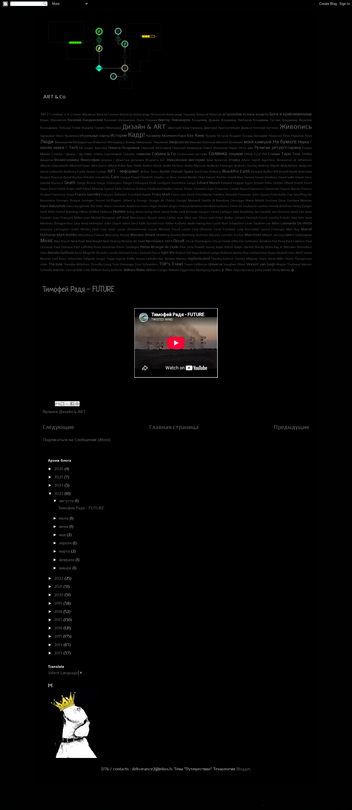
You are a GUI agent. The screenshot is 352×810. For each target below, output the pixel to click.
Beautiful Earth (236, 171)
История (118, 135)
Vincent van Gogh (260, 264)
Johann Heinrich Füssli (251, 218)
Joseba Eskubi (279, 218)
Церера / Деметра (115, 160)
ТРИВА (307, 154)
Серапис (129, 154)
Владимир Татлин (267, 120)
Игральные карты (94, 135)
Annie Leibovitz (51, 171)
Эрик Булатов (216, 160)
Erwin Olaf (74, 189)
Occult (179, 240)
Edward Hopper (232, 183)
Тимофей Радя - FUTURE (78, 290)
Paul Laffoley (83, 247)
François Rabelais (114, 194)
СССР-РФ (260, 154)
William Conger (157, 270)
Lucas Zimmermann (132, 229)
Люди (47, 141)
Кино (199, 135)
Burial (67, 177)
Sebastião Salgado (81, 258)
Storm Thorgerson (298, 258)
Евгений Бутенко (266, 128)
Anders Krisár (152, 165)
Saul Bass (59, 258)
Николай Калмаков (187, 148)
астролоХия (232, 114)
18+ (43, 114)
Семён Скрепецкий (108, 154)
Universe (215, 264)
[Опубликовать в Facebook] (72, 403)
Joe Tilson (199, 218)
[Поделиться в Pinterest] (77, 403)
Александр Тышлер (180, 114)
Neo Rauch (62, 241)
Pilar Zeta (187, 247)
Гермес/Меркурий (107, 128)
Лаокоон (275, 136)
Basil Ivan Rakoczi (208, 171)
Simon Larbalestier (149, 258)
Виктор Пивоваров (174, 120)
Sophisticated (199, 258)
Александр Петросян (149, 114)
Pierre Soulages (127, 247)
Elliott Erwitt (293, 183)
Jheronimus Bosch (143, 218)
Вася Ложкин (147, 120)
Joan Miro (184, 218)
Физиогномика (66, 160)
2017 (58, 620)
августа (67, 501)
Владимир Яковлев (297, 120)
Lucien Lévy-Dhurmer (197, 229)
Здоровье (47, 136)
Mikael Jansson (273, 235)
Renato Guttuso (61, 252)
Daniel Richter (216, 177)
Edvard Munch (208, 183)
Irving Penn (152, 212)
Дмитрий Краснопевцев (222, 128)
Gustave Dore (275, 200)
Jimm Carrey (167, 218)
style (43, 264)
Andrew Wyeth (268, 165)
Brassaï (56, 177)
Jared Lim (297, 212)
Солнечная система (192, 154)
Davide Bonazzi (51, 183)
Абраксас (89, 114)
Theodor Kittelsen (76, 264)
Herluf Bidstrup (67, 212)
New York (78, 241)
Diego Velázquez (135, 183)
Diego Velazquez (109, 183)
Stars (263, 258)
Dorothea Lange (184, 183)
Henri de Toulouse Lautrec (249, 206)
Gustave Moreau (299, 200)
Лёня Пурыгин (293, 136)
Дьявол (246, 128)
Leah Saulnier (255, 223)
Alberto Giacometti (54, 165)
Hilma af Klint (89, 212)
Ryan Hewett (277, 253)
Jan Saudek (262, 212)
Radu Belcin (224, 247)
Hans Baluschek (52, 206)
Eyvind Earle (113, 189)
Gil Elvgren (113, 200)
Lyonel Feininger (273, 229)
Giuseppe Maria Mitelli (247, 200)
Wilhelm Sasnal (64, 270)
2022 (59, 578)
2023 (59, 493)
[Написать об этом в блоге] (62, 403)
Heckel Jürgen (168, 206)
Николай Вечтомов (156, 148)
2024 (59, 485)
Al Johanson (302, 160)
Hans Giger (149, 206)
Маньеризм (63, 142)
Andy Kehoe (289, 165)
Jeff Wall (122, 218)
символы (143, 154)
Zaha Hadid (263, 270)
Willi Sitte (83, 270)
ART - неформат (123, 171)
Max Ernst (253, 235)
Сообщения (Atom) (92, 439)
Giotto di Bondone (216, 200)
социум (236, 153)
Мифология (179, 142)
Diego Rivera (86, 183)
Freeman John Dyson (253, 194)
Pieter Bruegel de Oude (159, 247)
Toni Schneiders (146, 264)
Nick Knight (94, 241)
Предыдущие (291, 427)
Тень (296, 154)
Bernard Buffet (262, 171)
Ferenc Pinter (183, 189)
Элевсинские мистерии (185, 160)
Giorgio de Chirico (162, 200)
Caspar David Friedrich (136, 177)
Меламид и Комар (122, 142)
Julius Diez (130, 223)
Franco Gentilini (87, 194)
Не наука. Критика (93, 148)
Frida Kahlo (278, 194)
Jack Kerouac (188, 212)
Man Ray (293, 229)
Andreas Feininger (220, 165)
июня (64, 526)
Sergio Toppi (105, 258)
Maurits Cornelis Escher (226, 235)
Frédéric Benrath (225, 194)
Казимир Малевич (161, 135)
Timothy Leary (101, 264)
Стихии (274, 154)
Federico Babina (134, 189)
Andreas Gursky (245, 165)
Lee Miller (273, 223)
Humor (119, 211)
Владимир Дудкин (206, 120)
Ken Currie (213, 223)
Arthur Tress (149, 171)
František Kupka (139, 194)
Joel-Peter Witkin (220, 218)
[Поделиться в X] (67, 403)
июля (64, 518)
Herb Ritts (47, 212)
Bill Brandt (281, 171)
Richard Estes (129, 253)
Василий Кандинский (85, 120)
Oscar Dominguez (199, 241)
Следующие (58, 427)
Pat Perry (278, 241)
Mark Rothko (67, 235)
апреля (66, 543)
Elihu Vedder (274, 183)
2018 (58, 611)
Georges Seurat (93, 200)
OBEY (169, 241)
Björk (293, 171)
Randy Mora (264, 247)
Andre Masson (195, 165)
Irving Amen (135, 212)
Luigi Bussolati (248, 229)
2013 (58, 653)
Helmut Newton (190, 206)
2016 (58, 628)
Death (69, 182)
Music (46, 240)
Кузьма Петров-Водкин (223, 136)
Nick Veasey (112, 241)
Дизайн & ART (144, 126)
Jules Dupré (112, 223)
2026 (59, 469)
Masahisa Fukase (91, 235)
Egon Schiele (254, 183)
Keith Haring (197, 223)
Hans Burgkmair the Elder (84, 206)
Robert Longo (209, 253)
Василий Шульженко (119, 120)
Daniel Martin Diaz (191, 177)
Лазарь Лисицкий (254, 136)
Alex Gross (99, 165)
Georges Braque (68, 200)
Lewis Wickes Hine (84, 229)
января (65, 568)
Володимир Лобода (55, 128)
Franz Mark (161, 194)
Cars (115, 176)
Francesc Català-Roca (231, 189)
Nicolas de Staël (133, 241)
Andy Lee (305, 165)
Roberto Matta (231, 253)
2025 (59, 477)
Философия (89, 160)
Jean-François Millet (67, 218)
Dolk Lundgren (160, 183)
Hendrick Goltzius (216, 206)
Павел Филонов (215, 148)
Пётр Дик (246, 148)
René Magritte (85, 253)
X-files (227, 270)
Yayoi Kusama (243, 270)
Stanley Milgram (246, 258)
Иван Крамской (67, 136)
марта (65, 551)
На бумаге (285, 141)
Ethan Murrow (93, 189)
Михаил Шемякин (229, 142)
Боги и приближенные (290, 114)
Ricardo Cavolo (107, 253)
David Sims (303, 177)
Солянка (218, 153)
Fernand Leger (204, 189)
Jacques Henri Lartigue (215, 212)
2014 (58, 645)
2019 (58, 603)
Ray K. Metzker (285, 247)
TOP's (164, 263)
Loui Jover (108, 229)
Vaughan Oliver (234, 264)
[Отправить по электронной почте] (57, 403)
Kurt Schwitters (233, 223)
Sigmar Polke (125, 258)
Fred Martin (204, 194)
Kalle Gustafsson (152, 223)
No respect (155, 241)
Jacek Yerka (169, 212)
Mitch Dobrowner (299, 235)
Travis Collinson (196, 264)
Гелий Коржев (82, 128)
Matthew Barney (168, 235)
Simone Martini (175, 258)
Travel (177, 263)
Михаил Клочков (202, 142)
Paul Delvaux (63, 247)
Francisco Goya (62, 194)
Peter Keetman (104, 247)
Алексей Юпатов (209, 114)
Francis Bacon (290, 189)
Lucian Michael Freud (164, 229)
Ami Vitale (134, 165)
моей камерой (258, 141)
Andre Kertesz (173, 165)
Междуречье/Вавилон (90, 142)
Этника (234, 160)
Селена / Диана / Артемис (72, 154)
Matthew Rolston (195, 235)
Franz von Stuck (183, 194)
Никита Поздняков (124, 148)
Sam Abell (295, 253)
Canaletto (103, 177)
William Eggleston (182, 270)
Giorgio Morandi (188, 200)
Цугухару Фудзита (145, 160)
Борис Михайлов (53, 120)
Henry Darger (302, 206)
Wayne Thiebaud (288, 264)
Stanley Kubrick (222, 258)
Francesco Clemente (263, 189)
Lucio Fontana (225, 229)
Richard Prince (150, 253)
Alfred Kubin (116, 165)
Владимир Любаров (236, 120)
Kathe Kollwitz (176, 223)
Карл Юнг (186, 135)
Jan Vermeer (281, 212)
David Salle (286, 177)
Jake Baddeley (243, 212)
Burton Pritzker (83, 177)
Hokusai (106, 212)
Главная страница (174, 427)
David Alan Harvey (241, 177)
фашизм (46, 160)
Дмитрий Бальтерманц (185, 128)
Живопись (296, 126)
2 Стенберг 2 (56, 114)
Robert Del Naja (187, 253)
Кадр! (136, 134)
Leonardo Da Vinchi (296, 223)
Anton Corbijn (96, 171)
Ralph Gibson (244, 247)
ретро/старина (286, 147)
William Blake (134, 270)
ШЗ (162, 160)
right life (168, 252)
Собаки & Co (164, 153)
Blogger (243, 769)
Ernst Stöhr (57, 189)
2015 (58, 636)
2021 (58, 586)
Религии (262, 147)
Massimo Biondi (117, 235)
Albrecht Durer (79, 165)
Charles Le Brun (165, 177)
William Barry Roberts (107, 270)
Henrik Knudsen (280, 206)
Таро (286, 153)
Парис (233, 148)
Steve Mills (276, 258)
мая (63, 535)
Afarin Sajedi (250, 160)
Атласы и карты (255, 114)
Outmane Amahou (258, 241)
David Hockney (266, 177)
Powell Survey (205, 247)
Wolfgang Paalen (208, 270)
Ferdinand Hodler (160, 189)
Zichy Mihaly (281, 270)
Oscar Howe (222, 241)
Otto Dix (237, 241)
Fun (290, 194)
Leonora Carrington (54, 229)
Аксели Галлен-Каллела (114, 114)
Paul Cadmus (295, 241)
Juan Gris (297, 218)
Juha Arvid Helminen (88, 223)
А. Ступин (74, 114)
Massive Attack (143, 235)
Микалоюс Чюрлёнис (152, 142)
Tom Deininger (123, 264)
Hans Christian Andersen (122, 206)
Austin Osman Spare (177, 171)
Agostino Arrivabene (277, 160)
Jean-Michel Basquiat (99, 218)
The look (55, 264)
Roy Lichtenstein (255, 253)
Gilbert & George (135, 200)
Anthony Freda (75, 171)
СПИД (248, 154)
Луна (308, 136)
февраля (67, 560)
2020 (59, 595)
